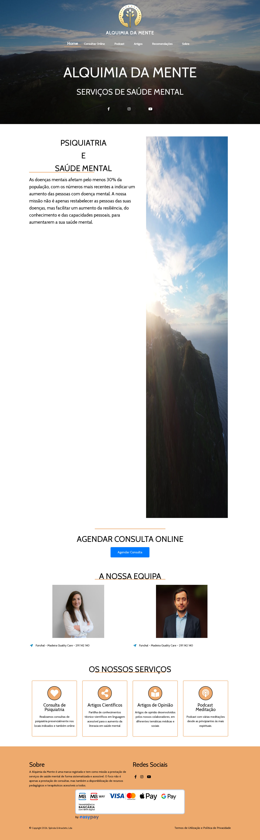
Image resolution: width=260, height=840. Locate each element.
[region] (130, 829)
